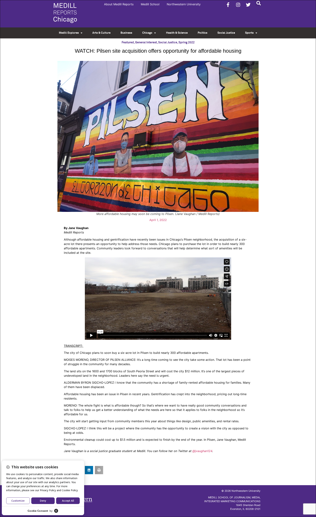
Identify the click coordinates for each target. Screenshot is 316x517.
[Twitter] (248, 4)
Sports (249, 32)
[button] (258, 3)
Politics (202, 32)
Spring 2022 (186, 42)
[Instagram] (238, 4)
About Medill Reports (118, 4)
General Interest (146, 42)
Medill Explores (69, 32)
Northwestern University (184, 4)
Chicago (147, 32)
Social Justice (226, 32)
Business (126, 32)
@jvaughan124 (202, 451)
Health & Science (177, 32)
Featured (128, 42)
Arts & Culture (101, 32)
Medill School (150, 4)
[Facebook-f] (228, 4)
